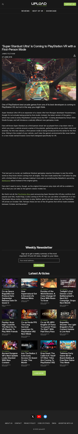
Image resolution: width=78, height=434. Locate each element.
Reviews (25, 11)
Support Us (70, 4)
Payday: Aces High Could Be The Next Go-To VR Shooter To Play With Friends (10, 327)
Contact (18, 423)
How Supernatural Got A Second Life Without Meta (29, 294)
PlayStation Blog (24, 194)
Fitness (24, 289)
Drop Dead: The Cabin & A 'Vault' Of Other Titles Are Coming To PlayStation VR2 (48, 358)
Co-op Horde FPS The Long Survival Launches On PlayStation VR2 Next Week (29, 328)
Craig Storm (25, 300)
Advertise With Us (65, 423)
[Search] (3, 4)
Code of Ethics (44, 423)
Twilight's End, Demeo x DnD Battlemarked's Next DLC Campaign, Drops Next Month (68, 297)
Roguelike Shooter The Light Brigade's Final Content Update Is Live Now (68, 327)
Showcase (51, 11)
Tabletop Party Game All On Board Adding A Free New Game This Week (67, 358)
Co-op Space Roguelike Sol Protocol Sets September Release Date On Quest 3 (9, 297)
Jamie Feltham (8, 53)
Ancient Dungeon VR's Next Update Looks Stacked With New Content (10, 358)
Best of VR (38, 11)
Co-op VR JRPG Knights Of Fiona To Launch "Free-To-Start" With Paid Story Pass (48, 327)
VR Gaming (5, 289)
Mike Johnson (6, 305)
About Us (8, 423)
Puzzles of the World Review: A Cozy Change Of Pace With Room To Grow (48, 296)
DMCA (54, 423)
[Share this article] (74, 55)
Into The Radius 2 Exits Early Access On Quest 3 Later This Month (29, 358)
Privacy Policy (30, 423)
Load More (39, 373)
